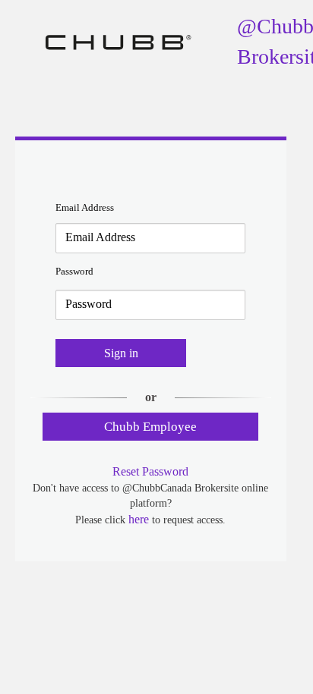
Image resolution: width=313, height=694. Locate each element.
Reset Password (150, 471)
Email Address (84, 207)
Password (74, 271)
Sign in (121, 353)
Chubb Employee (150, 426)
